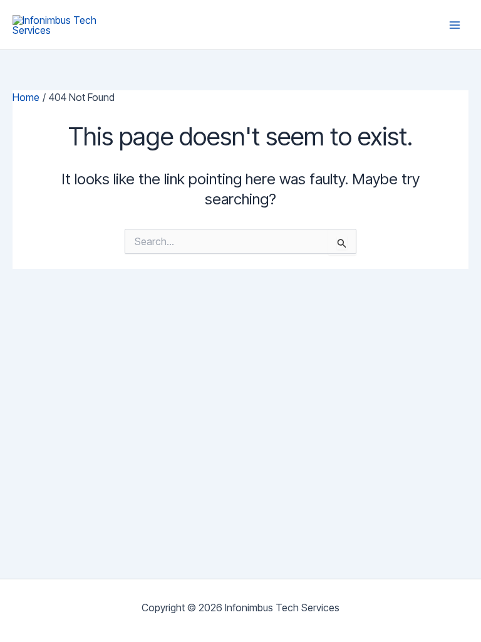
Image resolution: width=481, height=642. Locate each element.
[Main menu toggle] (454, 25)
